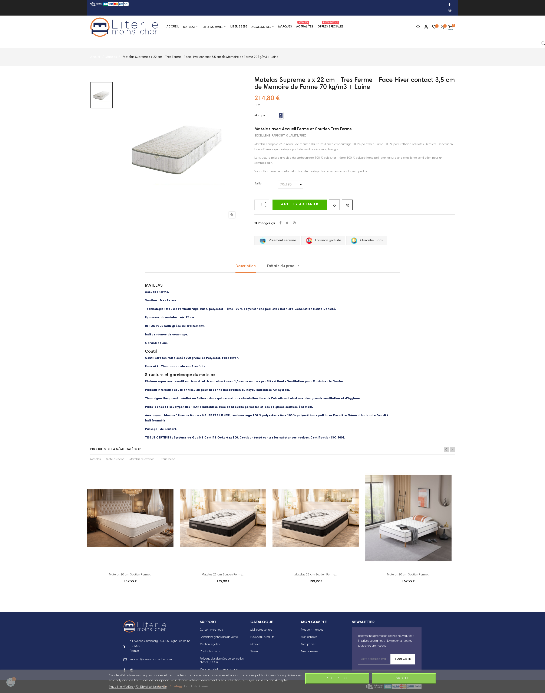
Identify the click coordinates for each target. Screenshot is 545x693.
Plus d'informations (121, 687)
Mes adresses (309, 651)
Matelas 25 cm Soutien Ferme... (223, 574)
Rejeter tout (337, 678)
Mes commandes (312, 629)
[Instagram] (450, 11)
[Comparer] (442, 27)
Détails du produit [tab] (283, 266)
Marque (259, 115)
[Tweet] (287, 223)
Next (452, 449)
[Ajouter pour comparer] (347, 205)
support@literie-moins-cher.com (151, 659)
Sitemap (255, 651)
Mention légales (209, 644)
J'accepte (404, 678)
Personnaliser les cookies (150, 687)
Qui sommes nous (211, 629)
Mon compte (309, 637)
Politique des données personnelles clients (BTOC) (222, 660)
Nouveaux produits (262, 637)
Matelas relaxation (142, 459)
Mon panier (308, 644)
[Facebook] (449, 5)
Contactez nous (210, 651)
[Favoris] (434, 27)
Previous (446, 449)
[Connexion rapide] (424, 27)
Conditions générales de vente (219, 637)
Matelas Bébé (115, 459)
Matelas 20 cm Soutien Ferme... (130, 574)
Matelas (95, 459)
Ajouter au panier (299, 204)
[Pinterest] (294, 223)
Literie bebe (167, 459)
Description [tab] (245, 266)
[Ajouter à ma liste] (334, 205)
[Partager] (280, 223)
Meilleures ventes (261, 629)
